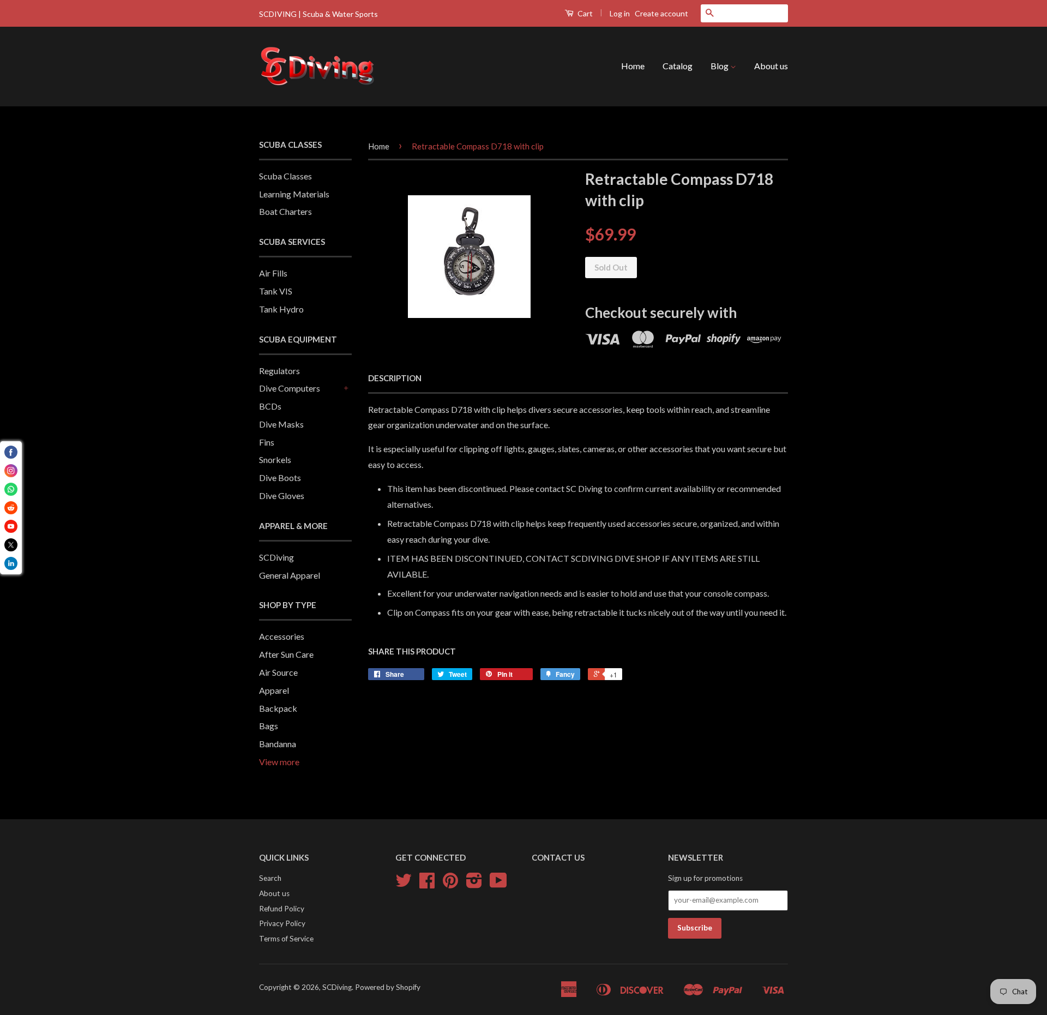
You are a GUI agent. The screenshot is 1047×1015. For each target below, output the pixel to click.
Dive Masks (281, 424)
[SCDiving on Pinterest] (450, 884)
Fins (266, 442)
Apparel (274, 690)
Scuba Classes (285, 176)
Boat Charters (285, 211)
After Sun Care (286, 654)
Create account (661, 13)
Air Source (278, 672)
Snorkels (275, 459)
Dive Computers (289, 388)
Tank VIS (275, 291)
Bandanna (277, 743)
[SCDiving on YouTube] (498, 884)
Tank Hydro (281, 309)
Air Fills (273, 273)
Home (633, 66)
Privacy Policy (282, 923)
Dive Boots (280, 477)
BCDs (270, 406)
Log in (620, 13)
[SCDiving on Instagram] (474, 884)
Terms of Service (286, 938)
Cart (584, 13)
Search (270, 878)
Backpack (278, 708)
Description (395, 378)
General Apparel (289, 575)
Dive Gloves (281, 495)
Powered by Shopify (387, 987)
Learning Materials (294, 194)
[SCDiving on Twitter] (403, 884)
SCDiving (276, 557)
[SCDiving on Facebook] (427, 884)
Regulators (279, 370)
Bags (268, 725)
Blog (720, 66)
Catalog (678, 66)
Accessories (281, 636)
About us (771, 66)
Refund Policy (281, 908)
